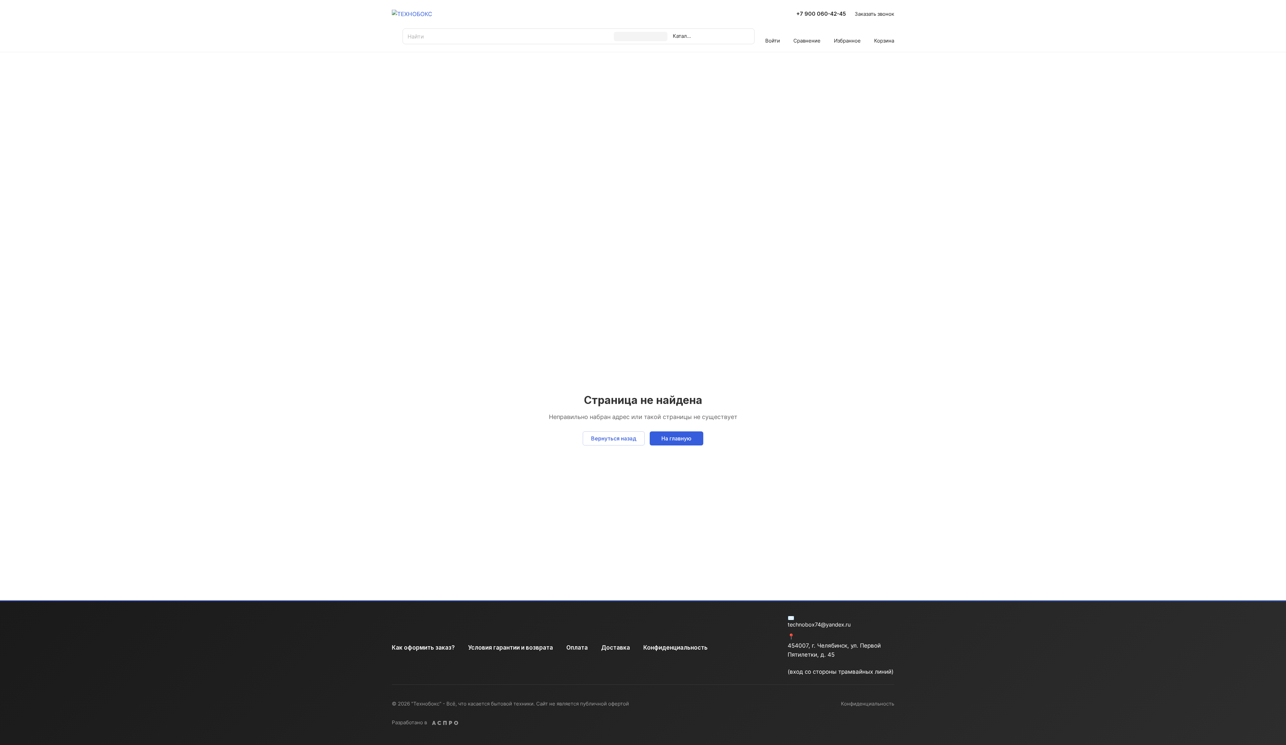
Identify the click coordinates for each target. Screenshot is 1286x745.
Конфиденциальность (675, 647)
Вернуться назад (613, 438)
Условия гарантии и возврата (510, 647)
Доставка (615, 647)
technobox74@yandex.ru (819, 625)
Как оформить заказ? (423, 647)
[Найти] (728, 36)
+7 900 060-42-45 (821, 14)
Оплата (577, 647)
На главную (676, 438)
